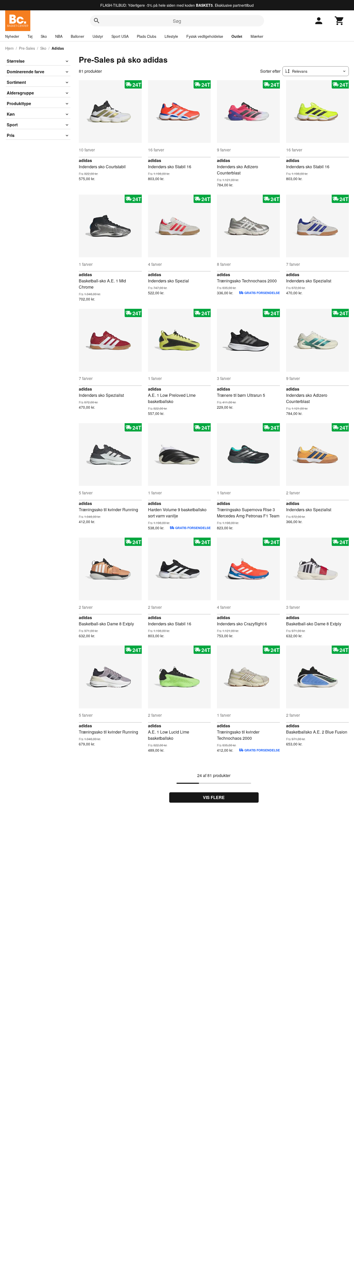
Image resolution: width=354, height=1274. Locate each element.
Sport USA (120, 36)
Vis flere (214, 797)
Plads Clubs (146, 36)
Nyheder (12, 36)
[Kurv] (339, 21)
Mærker (257, 36)
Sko (44, 36)
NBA (58, 36)
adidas (85, 160)
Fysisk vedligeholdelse (204, 36)
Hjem (9, 48)
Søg (177, 20)
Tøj (29, 36)
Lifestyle (171, 36)
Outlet (236, 36)
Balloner (77, 36)
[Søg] (96, 20)
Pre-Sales (27, 48)
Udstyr (98, 36)
